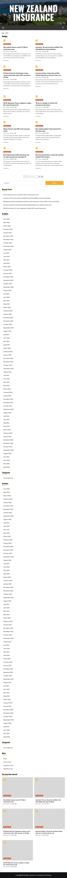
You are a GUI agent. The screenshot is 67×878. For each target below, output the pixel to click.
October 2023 (7, 324)
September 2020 (8, 450)
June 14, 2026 (46, 51)
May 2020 (6, 463)
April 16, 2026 (46, 133)
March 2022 (7, 389)
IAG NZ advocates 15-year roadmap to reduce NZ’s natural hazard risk (17, 104)
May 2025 (6, 260)
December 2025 (8, 236)
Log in (5, 758)
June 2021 (6, 419)
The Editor (7, 51)
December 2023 (8, 317)
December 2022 (8, 358)
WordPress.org (8, 769)
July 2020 (6, 457)
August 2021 (7, 412)
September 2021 (8, 409)
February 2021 (7, 433)
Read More (6, 60)
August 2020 (7, 453)
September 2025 (8, 246)
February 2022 (7, 392)
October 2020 (7, 446)
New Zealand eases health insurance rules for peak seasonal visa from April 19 (16, 156)
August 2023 (7, 331)
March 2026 (7, 226)
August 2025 (7, 249)
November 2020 (8, 443)
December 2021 (8, 399)
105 (39, 177)
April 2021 (6, 426)
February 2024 (7, 311)
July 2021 (6, 416)
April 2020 (6, 467)
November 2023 (8, 321)
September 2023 (8, 328)
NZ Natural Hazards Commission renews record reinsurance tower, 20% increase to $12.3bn (17, 75)
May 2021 (6, 423)
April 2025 (6, 263)
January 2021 (7, 436)
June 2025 (6, 256)
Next (42, 177)
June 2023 (6, 338)
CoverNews (39, 875)
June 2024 (6, 297)
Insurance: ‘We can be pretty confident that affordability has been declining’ (49, 48)
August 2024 (7, 290)
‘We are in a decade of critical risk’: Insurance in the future (47, 104)
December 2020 (8, 440)
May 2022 (6, 382)
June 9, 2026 (13, 133)
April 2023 (6, 345)
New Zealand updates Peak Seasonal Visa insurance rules (48, 130)
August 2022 (7, 372)
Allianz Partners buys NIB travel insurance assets (16, 130)
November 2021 (8, 402)
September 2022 (8, 368)
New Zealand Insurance (33, 12)
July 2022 (6, 375)
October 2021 (7, 406)
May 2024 (6, 300)
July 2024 (6, 294)
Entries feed (7, 762)
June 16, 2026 (14, 51)
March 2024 (7, 307)
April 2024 (6, 304)
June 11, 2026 (46, 77)
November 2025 (8, 239)
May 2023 (6, 341)
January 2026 (7, 232)
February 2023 (7, 351)
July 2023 (6, 334)
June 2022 (6, 379)
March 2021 (7, 429)
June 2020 (6, 460)
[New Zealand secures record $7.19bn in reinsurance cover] (17, 787)
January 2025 (7, 273)
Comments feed (8, 765)
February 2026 (7, 229)
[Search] (63, 27)
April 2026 (6, 222)
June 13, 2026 (13, 79)
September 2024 (8, 287)
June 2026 (6, 219)
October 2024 (7, 283)
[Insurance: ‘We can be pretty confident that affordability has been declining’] (49, 787)
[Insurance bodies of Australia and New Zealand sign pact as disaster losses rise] (49, 819)
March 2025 (7, 266)
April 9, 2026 (45, 159)
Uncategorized (7, 44)
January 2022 (7, 395)
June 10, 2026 (14, 107)
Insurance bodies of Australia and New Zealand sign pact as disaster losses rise (48, 74)
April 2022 (6, 385)
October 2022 (7, 365)
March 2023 (7, 348)
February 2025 (7, 270)
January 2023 (7, 355)
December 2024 (8, 277)
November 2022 (8, 362)
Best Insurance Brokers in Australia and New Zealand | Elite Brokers (49, 156)
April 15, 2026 (13, 159)
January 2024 (7, 314)
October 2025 (7, 243)
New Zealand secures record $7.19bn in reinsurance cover (15, 48)
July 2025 (6, 253)
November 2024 (8, 280)
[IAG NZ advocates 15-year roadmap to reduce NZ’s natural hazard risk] (17, 850)
